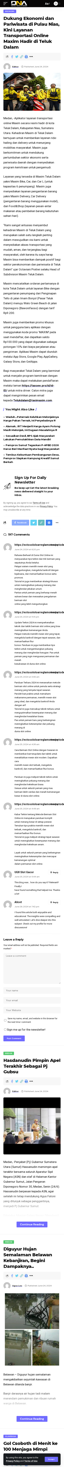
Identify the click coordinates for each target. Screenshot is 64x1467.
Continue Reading (32, 1224)
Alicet (18, 902)
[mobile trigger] (6, 3)
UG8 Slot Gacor (24, 872)
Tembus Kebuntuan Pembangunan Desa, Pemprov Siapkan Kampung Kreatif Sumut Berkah (31, 458)
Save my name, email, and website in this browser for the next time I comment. (32, 1020)
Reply (55, 545)
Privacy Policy (13, 1461)
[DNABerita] (19, 3)
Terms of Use (30, 1461)
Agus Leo (17, 1285)
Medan (8, 1053)
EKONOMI (10, 11)
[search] (40, 3)
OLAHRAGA (10, 1436)
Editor (15, 66)
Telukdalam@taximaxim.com (32, 400)
